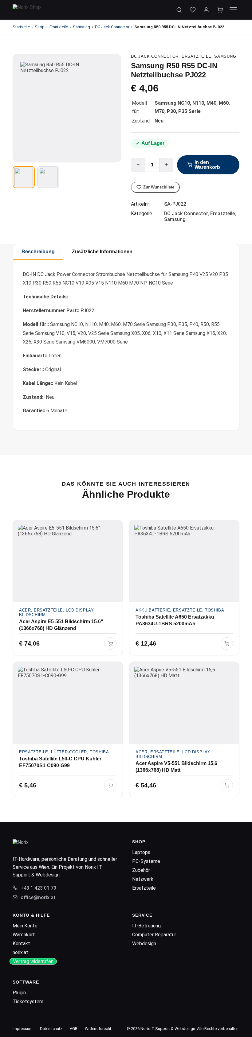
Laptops (141, 852)
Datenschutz (51, 1028)
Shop (40, 27)
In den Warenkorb (207, 165)
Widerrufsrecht (98, 1028)
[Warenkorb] (220, 10)
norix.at (20, 952)
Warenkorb (24, 935)
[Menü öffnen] (233, 10)
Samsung (81, 27)
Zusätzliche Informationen (102, 251)
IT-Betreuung (146, 926)
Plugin (19, 993)
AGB (73, 1028)
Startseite (21, 27)
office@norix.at (38, 897)
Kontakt (21, 943)
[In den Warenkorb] (110, 643)
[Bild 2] (48, 177)
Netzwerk (142, 879)
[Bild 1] (24, 177)
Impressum (23, 1028)
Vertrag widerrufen (33, 961)
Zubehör (141, 870)
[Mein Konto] (206, 10)
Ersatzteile (58, 27)
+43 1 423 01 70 (38, 888)
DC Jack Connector (112, 27)
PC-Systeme (146, 861)
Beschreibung (38, 251)
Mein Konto (25, 926)
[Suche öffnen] (179, 10)
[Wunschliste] (193, 10)
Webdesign (144, 943)
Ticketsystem (28, 1001)
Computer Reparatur (154, 935)
